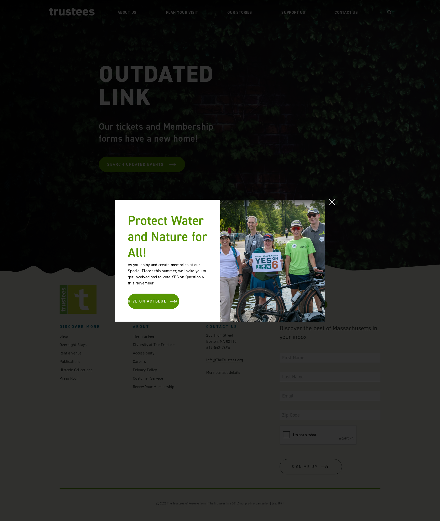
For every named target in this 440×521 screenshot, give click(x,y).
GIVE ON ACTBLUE (147, 301)
